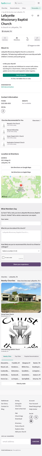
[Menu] (39, 3)
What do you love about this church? (13, 228)
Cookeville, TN (5, 371)
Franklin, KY (16, 363)
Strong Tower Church (7, 314)
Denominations (14, 8)
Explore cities (19, 429)
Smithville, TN (5, 375)
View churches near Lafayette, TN (28, 281)
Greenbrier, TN (27, 375)
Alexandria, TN (6, 363)
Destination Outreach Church (15, 142)
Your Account (33, 403)
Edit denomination (7, 87)
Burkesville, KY (16, 375)
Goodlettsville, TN (28, 371)
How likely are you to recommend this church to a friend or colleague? (20, 245)
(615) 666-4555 (6, 103)
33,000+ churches (8, 66)
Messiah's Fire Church (13, 124)
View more (36, 120)
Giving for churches (18, 404)
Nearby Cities (7, 356)
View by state (21, 383)
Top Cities (18, 356)
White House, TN (27, 367)
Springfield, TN (27, 379)
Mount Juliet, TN (6, 367)
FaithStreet (6, 3)
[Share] (38, 16)
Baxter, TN (36, 363)
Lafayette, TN (8, 31)
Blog (2, 409)
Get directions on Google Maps (21, 167)
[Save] (32, 16)
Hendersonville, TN (17, 367)
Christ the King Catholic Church (10, 349)
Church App (19, 416)
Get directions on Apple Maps (21, 172)
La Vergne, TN (16, 379)
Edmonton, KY (16, 371)
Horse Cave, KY (6, 379)
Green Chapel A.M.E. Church (15, 136)
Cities (24, 8)
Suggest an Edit (34, 46)
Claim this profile (21, 75)
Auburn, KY (36, 375)
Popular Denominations (31, 356)
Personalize (36, 8)
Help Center (33, 409)
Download (18, 419)
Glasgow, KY (26, 363)
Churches (4, 8)
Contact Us (4, 406)
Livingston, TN (37, 371)
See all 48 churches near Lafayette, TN (13, 12)
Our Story (4, 403)
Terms (19, 450)
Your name (4, 219)
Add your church (20, 432)
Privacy (14, 450)
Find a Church (19, 426)
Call (27, 40)
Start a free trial (20, 409)
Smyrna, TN (37, 379)
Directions (17, 40)
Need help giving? (35, 406)
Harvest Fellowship (12, 130)
